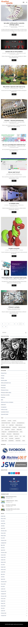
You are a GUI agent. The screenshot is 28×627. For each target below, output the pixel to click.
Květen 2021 (3, 601)
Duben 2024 (3, 559)
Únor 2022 (3, 586)
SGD (20, 436)
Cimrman (21, 88)
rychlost (16, 436)
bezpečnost (4, 420)
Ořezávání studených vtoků (13, 431)
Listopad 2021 (3, 593)
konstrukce (14, 427)
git (6, 425)
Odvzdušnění (3, 385)
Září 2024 (2, 547)
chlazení (9, 420)
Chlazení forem (21, 122)
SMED (2, 399)
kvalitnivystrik (13, 26)
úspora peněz (18, 440)
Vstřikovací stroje (21, 146)
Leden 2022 (3, 588)
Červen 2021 (3, 598)
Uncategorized (14, 27)
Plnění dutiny (21, 26)
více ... (14, 34)
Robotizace (21, 205)
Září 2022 (2, 576)
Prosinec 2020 (3, 613)
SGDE (24, 436)
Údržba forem (3, 404)
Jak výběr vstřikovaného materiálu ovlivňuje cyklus (14, 23)
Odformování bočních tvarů (14, 309)
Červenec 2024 (3, 552)
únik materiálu (11, 440)
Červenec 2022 (3, 581)
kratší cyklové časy (21, 427)
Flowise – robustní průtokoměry (14, 120)
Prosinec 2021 (3, 591)
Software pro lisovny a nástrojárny (14, 174)
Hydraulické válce (18, 425)
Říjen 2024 (3, 545)
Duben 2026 (3, 516)
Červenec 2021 (3, 596)
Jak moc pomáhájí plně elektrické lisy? (14, 145)
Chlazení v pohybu (14, 307)
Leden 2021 (3, 610)
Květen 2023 (3, 567)
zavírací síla (17, 438)
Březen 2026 (3, 518)
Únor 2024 (3, 564)
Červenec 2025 (3, 530)
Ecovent (14, 420)
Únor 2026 (3, 521)
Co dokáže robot (14, 203)
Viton (6, 438)
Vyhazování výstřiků (14, 147)
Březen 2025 (3, 535)
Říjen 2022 (3, 574)
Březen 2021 (3, 605)
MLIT (2, 429)
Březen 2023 (3, 569)
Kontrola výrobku (4, 380)
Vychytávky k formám (14, 54)
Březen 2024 (3, 562)
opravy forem (19, 429)
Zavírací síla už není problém (14, 51)
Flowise (3, 425)
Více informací (5, 367)
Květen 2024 (3, 557)
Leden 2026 (3, 523)
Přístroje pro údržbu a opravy (6, 392)
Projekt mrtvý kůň (14, 248)
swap (2, 438)
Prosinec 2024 (3, 540)
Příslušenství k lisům (21, 53)
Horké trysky (11, 425)
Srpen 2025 (3, 528)
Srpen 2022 (3, 579)
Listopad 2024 (3, 542)
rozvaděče (11, 436)
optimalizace (4, 431)
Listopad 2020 (3, 615)
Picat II (21, 431)
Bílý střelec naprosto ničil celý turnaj (14, 86)
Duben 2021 (3, 603)
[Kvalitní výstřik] (7, 2)
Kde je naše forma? (14, 172)
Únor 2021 (3, 608)
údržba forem (4, 440)
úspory (23, 440)
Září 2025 (2, 525)
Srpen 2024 (3, 550)
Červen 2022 (3, 584)
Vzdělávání (11, 438)
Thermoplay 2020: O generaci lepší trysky (14, 278)
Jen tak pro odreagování (6, 427)
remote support (4, 436)
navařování (7, 429)
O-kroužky (13, 429)
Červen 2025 (3, 533)
